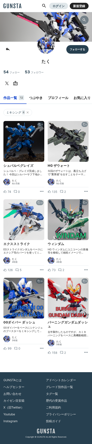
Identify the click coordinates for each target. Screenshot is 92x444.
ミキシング (15, 112)
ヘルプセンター (13, 387)
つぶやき (36, 98)
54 (11, 72)
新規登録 (79, 6)
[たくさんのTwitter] (7, 83)
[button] (44, 6)
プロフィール (58, 98)
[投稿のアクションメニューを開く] (41, 191)
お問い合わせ (12, 393)
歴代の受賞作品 (56, 400)
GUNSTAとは (12, 380)
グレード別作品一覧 (59, 387)
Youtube (9, 414)
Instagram (10, 421)
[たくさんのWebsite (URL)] (16, 83)
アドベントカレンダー (61, 380)
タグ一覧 (52, 393)
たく (14, 180)
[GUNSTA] (12, 6)
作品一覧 (13, 98)
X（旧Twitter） (13, 407)
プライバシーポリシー (61, 414)
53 (34, 72)
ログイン (59, 6)
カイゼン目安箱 (13, 400)
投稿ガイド (53, 421)
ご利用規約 (53, 407)
